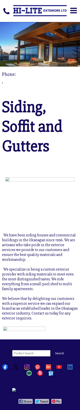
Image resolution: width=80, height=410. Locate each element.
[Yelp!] (40, 375)
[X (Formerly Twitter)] (16, 368)
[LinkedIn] (70, 368)
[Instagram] (27, 368)
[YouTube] (59, 368)
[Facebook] (5, 368)
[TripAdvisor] (29, 375)
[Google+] (48, 368)
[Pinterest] (37, 368)
